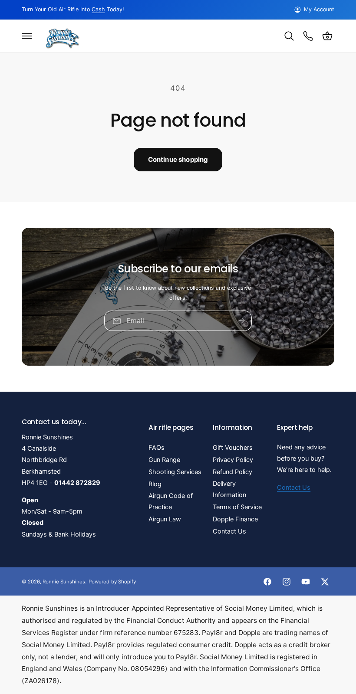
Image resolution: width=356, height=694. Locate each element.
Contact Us (229, 531)
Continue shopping (178, 159)
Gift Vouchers (233, 448)
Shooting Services (174, 472)
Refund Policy (232, 472)
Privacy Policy (233, 460)
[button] (26, 36)
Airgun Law (164, 519)
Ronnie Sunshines (64, 582)
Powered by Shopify (112, 582)
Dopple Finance (235, 519)
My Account (319, 9)
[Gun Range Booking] (308, 36)
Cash (98, 9)
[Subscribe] (241, 321)
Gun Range (164, 460)
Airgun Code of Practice (170, 501)
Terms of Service (237, 507)
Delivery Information (229, 489)
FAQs (156, 448)
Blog (155, 484)
